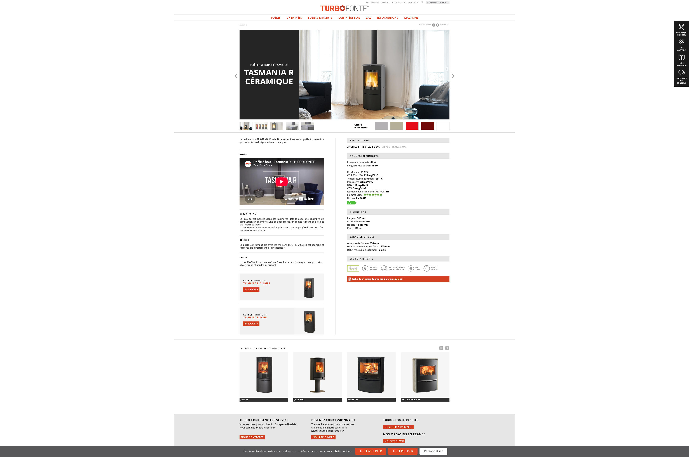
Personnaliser (433, 451)
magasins (411, 18)
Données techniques (364, 156)
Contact (397, 2)
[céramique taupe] (396, 126)
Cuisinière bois (349, 18)
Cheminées (294, 18)
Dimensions (358, 212)
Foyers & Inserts (320, 18)
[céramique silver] (381, 126)
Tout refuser (403, 451)
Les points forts (361, 258)
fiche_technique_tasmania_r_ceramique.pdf (377, 279)
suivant (444, 24)
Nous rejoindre (323, 437)
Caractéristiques (362, 236)
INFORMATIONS (387, 18)
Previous (236, 75)
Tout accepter (371, 451)
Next (453, 75)
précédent (425, 24)
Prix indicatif (360, 140)
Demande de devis (438, 2)
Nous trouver (394, 441)
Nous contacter (252, 437)
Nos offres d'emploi (398, 427)
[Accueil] (344, 7)
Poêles (275, 18)
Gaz (368, 18)
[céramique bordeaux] (427, 126)
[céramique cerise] (412, 126)
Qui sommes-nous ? (378, 2)
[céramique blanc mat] (443, 126)
